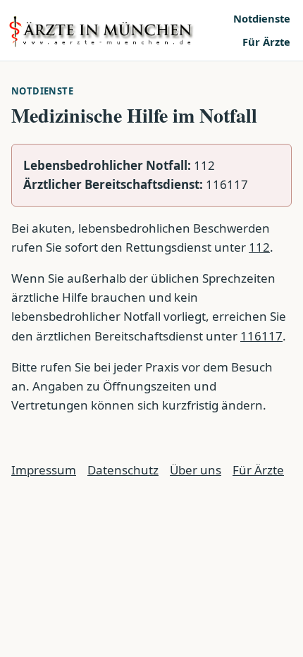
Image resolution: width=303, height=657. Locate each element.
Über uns (195, 470)
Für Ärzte (266, 42)
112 (259, 247)
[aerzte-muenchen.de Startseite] (115, 30)
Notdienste (261, 18)
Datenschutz (123, 470)
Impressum (43, 470)
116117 (261, 336)
